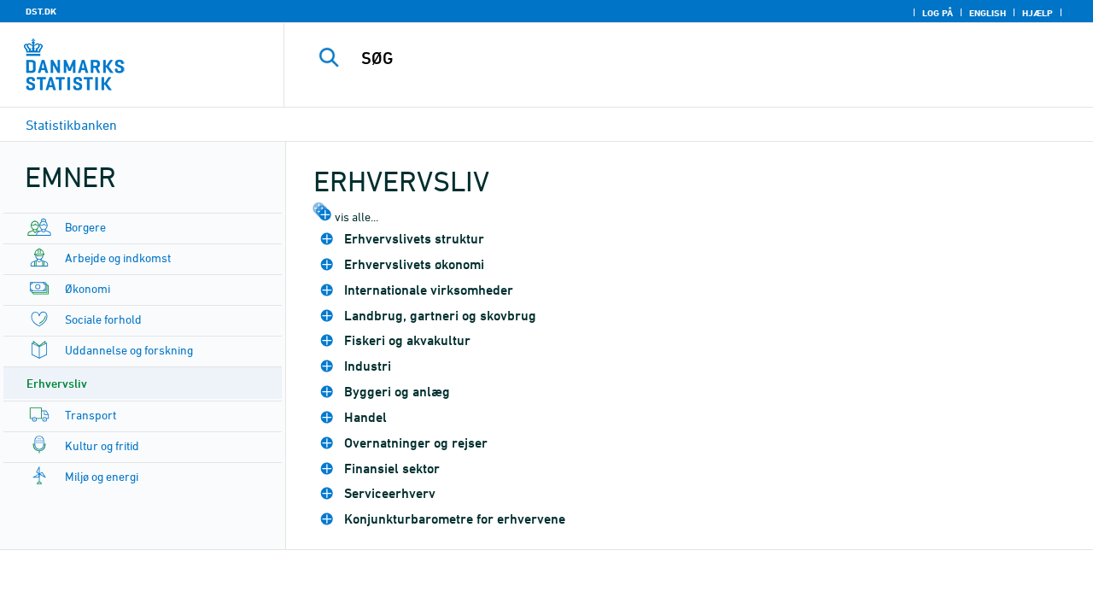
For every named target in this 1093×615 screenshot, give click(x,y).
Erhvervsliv (56, 383)
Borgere (85, 227)
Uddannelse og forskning (129, 350)
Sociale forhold (103, 319)
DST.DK (41, 11)
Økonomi (87, 288)
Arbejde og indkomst (118, 257)
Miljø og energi (101, 476)
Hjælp (1037, 13)
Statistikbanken (71, 124)
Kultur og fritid (102, 445)
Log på (937, 13)
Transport (90, 414)
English (987, 13)
